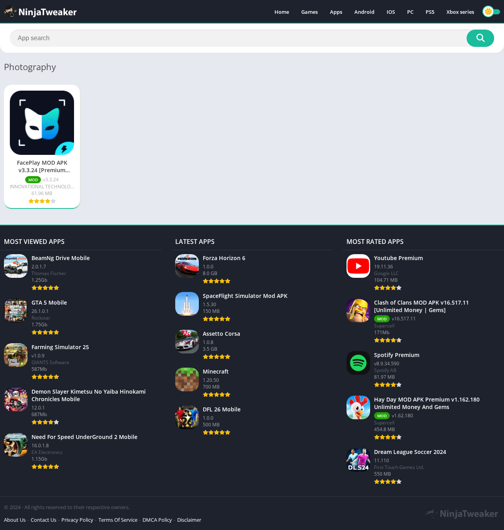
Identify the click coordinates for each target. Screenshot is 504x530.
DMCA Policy (157, 519)
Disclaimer (189, 519)
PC (410, 11)
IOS (391, 11)
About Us (15, 519)
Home (281, 11)
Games (309, 11)
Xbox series (460, 11)
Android (364, 11)
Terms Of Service (117, 519)
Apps (336, 11)
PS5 (430, 11)
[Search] (480, 38)
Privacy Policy (77, 519)
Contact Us (43, 519)
